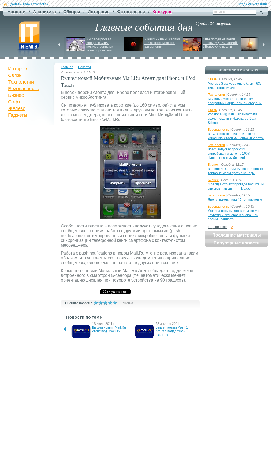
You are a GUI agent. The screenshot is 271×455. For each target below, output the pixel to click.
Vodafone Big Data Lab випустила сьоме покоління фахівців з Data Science (233, 118)
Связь (14, 75)
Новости (84, 67)
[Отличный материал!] (114, 303)
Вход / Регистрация (252, 4)
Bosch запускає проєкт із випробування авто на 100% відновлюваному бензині (229, 153)
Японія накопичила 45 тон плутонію (235, 200)
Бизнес (16, 95)
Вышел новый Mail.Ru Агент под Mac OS (109, 329)
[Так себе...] (105, 303)
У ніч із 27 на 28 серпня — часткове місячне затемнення (162, 43)
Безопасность (23, 88)
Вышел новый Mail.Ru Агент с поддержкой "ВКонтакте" (172, 331)
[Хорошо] (110, 303)
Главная (67, 67)
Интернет (18, 68)
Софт (14, 101)
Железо (16, 108)
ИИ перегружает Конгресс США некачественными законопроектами (100, 44)
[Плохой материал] (100, 303)
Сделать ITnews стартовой (28, 4)
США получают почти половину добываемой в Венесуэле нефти (220, 43)
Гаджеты (17, 115)
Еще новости (217, 227)
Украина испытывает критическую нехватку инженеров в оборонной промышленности (233, 215)
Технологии (21, 82)
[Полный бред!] (95, 303)
